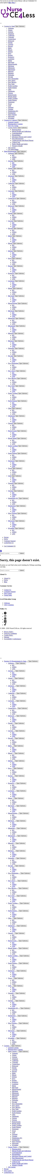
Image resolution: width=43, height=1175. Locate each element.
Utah (9, 105)
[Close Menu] (1, 658)
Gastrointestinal (17, 133)
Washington (12, 113)
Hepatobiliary (16, 135)
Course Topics (12, 127)
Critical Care (16, 142)
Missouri (11, 71)
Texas (10, 104)
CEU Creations (9, 605)
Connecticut (12, 39)
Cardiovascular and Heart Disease (22, 140)
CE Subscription (13, 149)
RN (13, 155)
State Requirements (10, 151)
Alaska (10, 30)
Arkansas (11, 33)
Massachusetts (12, 64)
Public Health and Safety (20, 144)
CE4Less (7, 603)
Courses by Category (10, 120)
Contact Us (7, 590)
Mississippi (11, 69)
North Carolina (13, 86)
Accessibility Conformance (12, 639)
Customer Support (10, 541)
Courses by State (9, 26)
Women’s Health (17, 146)
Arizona (10, 32)
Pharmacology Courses (15, 124)
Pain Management (17, 138)
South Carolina (13, 98)
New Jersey (11, 80)
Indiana (10, 51)
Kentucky (11, 57)
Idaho (10, 48)
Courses (6, 1046)
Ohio (9, 89)
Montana (11, 73)
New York (11, 84)
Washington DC (13, 111)
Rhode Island (12, 96)
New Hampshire (13, 78)
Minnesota (11, 68)
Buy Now (11, 2)
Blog (5, 582)
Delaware (11, 41)
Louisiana (11, 59)
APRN (14, 157)
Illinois (10, 50)
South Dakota (12, 100)
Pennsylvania (12, 95)
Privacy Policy (8, 632)
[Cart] (1, 551)
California (11, 35)
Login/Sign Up (9, 543)
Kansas (10, 55)
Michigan (11, 66)
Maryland (11, 62)
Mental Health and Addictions (21, 131)
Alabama (11, 28)
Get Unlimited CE (10, 546)
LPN (13, 159)
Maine (10, 60)
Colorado (11, 37)
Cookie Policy (8, 635)
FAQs (6, 539)
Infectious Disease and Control (21, 137)
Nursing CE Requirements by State (15, 661)
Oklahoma (11, 91)
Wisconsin (11, 116)
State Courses (12, 1051)
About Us (7, 578)
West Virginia (12, 114)
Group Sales (8, 595)
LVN (13, 189)
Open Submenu (19, 26)
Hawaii (10, 46)
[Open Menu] (1, 23)
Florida (10, 42)
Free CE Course (13, 126)
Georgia (10, 44)
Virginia (10, 109)
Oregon (10, 93)
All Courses (12, 147)
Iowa (9, 53)
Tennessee (11, 102)
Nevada (10, 77)
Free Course (8, 593)
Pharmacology (16, 129)
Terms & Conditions (10, 633)
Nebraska (11, 75)
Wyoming (11, 118)
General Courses (13, 122)
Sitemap (6, 637)
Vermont (10, 107)
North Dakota (12, 87)
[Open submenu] (27, 661)
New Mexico (12, 82)
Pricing (6, 537)
